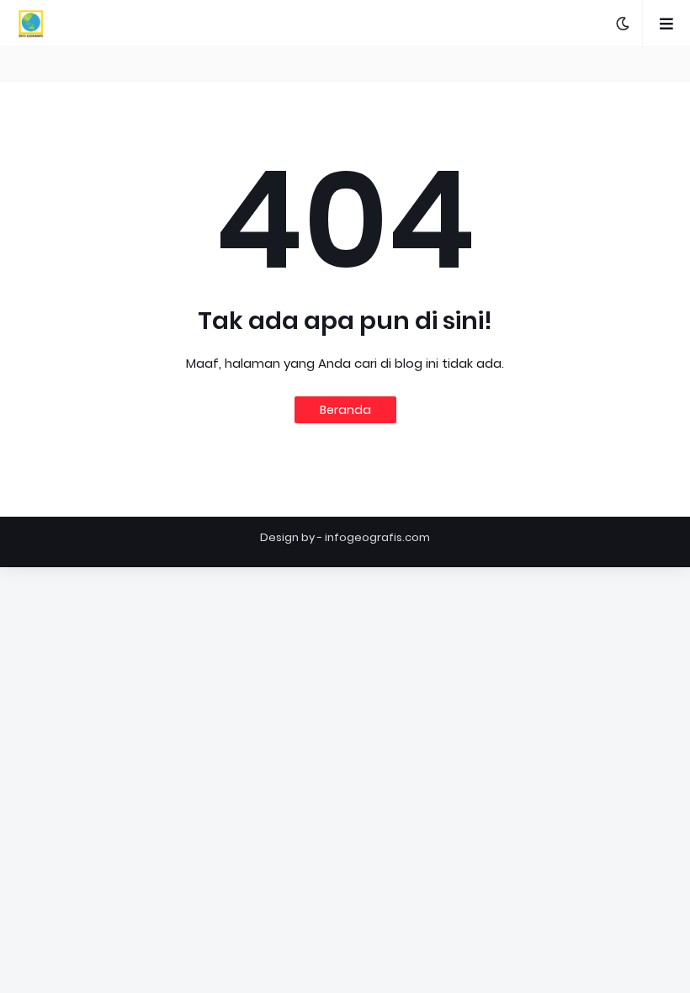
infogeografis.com (377, 537)
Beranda (345, 409)
